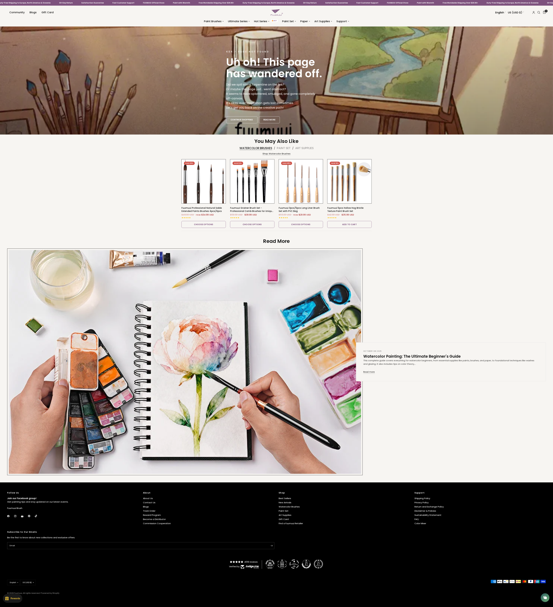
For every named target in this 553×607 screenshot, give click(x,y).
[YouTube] (24, 516)
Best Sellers (285, 498)
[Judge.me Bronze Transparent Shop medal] (294, 564)
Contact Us (149, 502)
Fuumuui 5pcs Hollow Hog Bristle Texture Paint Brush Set (345, 209)
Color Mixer (420, 523)
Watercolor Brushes (255, 148)
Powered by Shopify (50, 593)
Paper (304, 21)
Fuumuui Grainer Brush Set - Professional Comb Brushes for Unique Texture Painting (251, 209)
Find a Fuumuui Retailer (291, 523)
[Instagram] (17, 516)
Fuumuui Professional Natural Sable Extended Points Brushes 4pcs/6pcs (201, 209)
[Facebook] (10, 516)
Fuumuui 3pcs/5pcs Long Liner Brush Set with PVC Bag (299, 209)
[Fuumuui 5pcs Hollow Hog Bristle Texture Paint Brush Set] (349, 181)
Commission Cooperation (157, 523)
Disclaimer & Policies (425, 510)
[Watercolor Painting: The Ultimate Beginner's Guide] (185, 362)
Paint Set (288, 21)
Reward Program (152, 515)
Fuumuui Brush (14, 508)
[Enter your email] (271, 545)
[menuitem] (17, 12)
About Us (148, 498)
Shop (282, 493)
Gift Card (47, 12)
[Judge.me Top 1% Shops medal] (306, 564)
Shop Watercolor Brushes (277, 153)
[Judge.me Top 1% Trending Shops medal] (318, 564)
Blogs (33, 12)
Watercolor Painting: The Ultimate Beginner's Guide (412, 356)
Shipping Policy (422, 498)
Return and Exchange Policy (429, 506)
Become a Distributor (154, 519)
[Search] (539, 12)
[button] (241, 119)
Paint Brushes (212, 21)
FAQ (416, 519)
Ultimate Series (238, 21)
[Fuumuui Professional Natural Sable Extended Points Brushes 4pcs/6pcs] (204, 181)
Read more (369, 372)
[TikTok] (38, 516)
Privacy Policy (421, 502)
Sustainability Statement (427, 515)
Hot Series (260, 21)
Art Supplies (322, 21)
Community (17, 12)
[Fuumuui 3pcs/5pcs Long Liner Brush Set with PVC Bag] (301, 181)
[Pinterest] (31, 516)
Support (341, 21)
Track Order (149, 510)
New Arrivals (285, 502)
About (147, 493)
